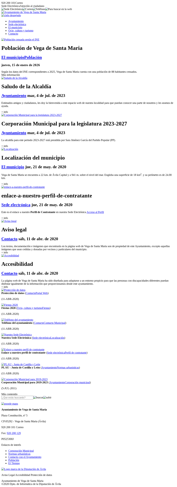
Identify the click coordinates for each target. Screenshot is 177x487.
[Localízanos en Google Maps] (9, 403)
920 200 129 (14, 433)
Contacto (13, 33)
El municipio (15, 27)
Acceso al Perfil (95, 212)
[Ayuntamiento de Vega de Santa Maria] (23, 12)
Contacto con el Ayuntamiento (24, 457)
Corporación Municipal (21, 450)
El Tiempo (14, 463)
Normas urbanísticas (19, 453)
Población (13, 460)
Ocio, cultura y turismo (20, 30)
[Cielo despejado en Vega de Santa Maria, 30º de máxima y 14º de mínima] (11, 15)
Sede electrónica (17, 24)
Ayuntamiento (16, 21)
